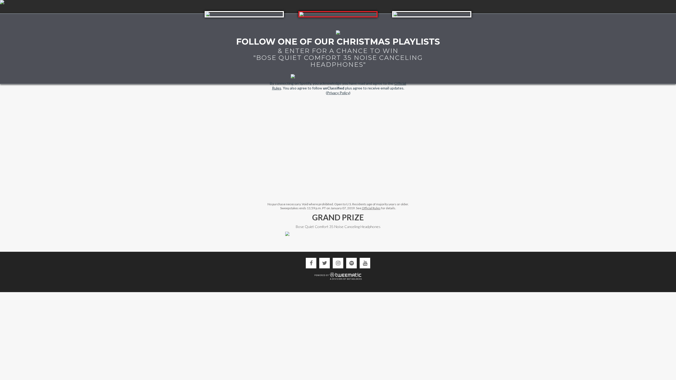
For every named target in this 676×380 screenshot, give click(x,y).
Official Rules (371, 208)
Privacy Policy (338, 93)
